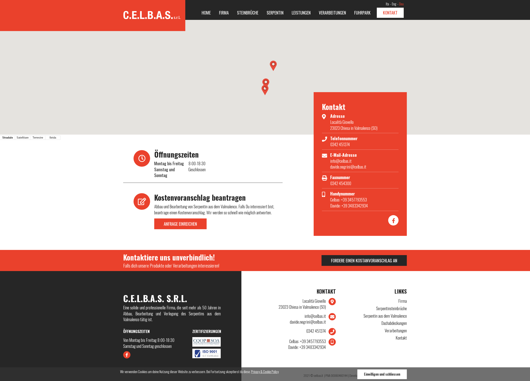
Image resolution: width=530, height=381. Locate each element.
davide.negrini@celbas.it (348, 167)
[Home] (154, 13)
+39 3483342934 (307, 347)
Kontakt (390, 13)
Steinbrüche (247, 13)
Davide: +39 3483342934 (349, 206)
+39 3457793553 (307, 341)
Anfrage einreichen (180, 224)
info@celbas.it (341, 161)
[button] (273, 66)
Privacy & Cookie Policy (265, 371)
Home (206, 13)
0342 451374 (340, 144)
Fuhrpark (362, 13)
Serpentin (275, 13)
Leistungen (301, 13)
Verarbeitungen (332, 13)
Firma (224, 13)
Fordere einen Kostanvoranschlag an (364, 260)
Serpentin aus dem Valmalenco (385, 316)
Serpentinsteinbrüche (391, 308)
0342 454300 (340, 183)
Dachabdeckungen (394, 323)
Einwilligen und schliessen (382, 374)
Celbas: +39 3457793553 (348, 200)
